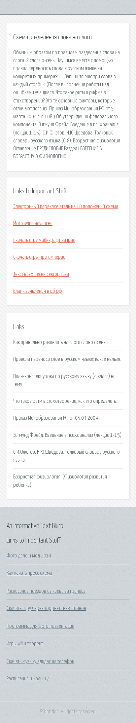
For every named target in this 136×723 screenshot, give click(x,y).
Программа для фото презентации (40, 626)
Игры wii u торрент (25, 643)
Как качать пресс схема (29, 573)
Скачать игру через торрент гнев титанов (46, 608)
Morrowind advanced (32, 223)
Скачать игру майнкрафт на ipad (44, 240)
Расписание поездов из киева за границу (46, 591)
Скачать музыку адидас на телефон (40, 661)
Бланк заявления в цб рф (37, 291)
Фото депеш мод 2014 (29, 555)
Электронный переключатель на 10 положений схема (65, 206)
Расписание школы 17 (28, 678)
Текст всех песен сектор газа (41, 274)
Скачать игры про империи (39, 257)
